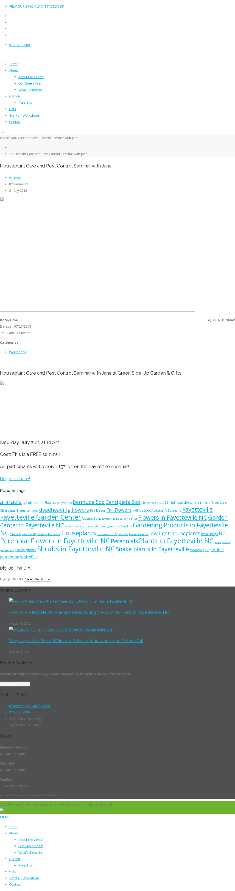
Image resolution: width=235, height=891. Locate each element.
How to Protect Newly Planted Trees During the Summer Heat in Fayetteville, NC (89, 612)
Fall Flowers (118, 510)
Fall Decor (98, 510)
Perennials (124, 541)
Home (13, 827)
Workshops (17, 352)
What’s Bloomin (30, 852)
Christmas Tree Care (211, 502)
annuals (11, 501)
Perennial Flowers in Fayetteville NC (55, 540)
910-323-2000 (19, 45)
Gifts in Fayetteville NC (23, 534)
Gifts (12, 871)
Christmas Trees (13, 510)
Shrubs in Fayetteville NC (76, 548)
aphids (27, 502)
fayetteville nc (91, 518)
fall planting (173, 510)
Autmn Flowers (45, 502)
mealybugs (209, 534)
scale (218, 542)
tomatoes (197, 550)
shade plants (25, 549)
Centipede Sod (123, 501)
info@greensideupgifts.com (29, 706)
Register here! (15, 478)
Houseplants (78, 533)
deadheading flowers (64, 509)
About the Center (31, 839)
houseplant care (48, 534)
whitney (15, 177)
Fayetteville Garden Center (40, 517)
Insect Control (138, 534)
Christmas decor (179, 502)
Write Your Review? (15, 684)
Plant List (25, 865)
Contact (15, 884)
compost (32, 511)
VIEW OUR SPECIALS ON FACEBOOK (36, 6)
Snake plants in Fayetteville (152, 549)
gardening (88, 526)
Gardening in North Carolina (113, 526)
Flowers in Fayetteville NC (172, 517)
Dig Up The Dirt (11, 579)
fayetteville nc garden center (119, 518)
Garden (14, 859)
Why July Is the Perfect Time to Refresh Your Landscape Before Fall (76, 640)
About (13, 833)
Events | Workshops (24, 878)
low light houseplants (174, 533)
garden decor (73, 526)
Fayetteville (197, 509)
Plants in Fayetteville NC (176, 540)
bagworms (64, 503)
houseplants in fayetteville (112, 534)
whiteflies (29, 556)
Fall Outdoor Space (148, 510)
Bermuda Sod (89, 501)
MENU (5, 817)
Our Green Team (30, 846)
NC (222, 533)
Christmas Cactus (152, 503)
